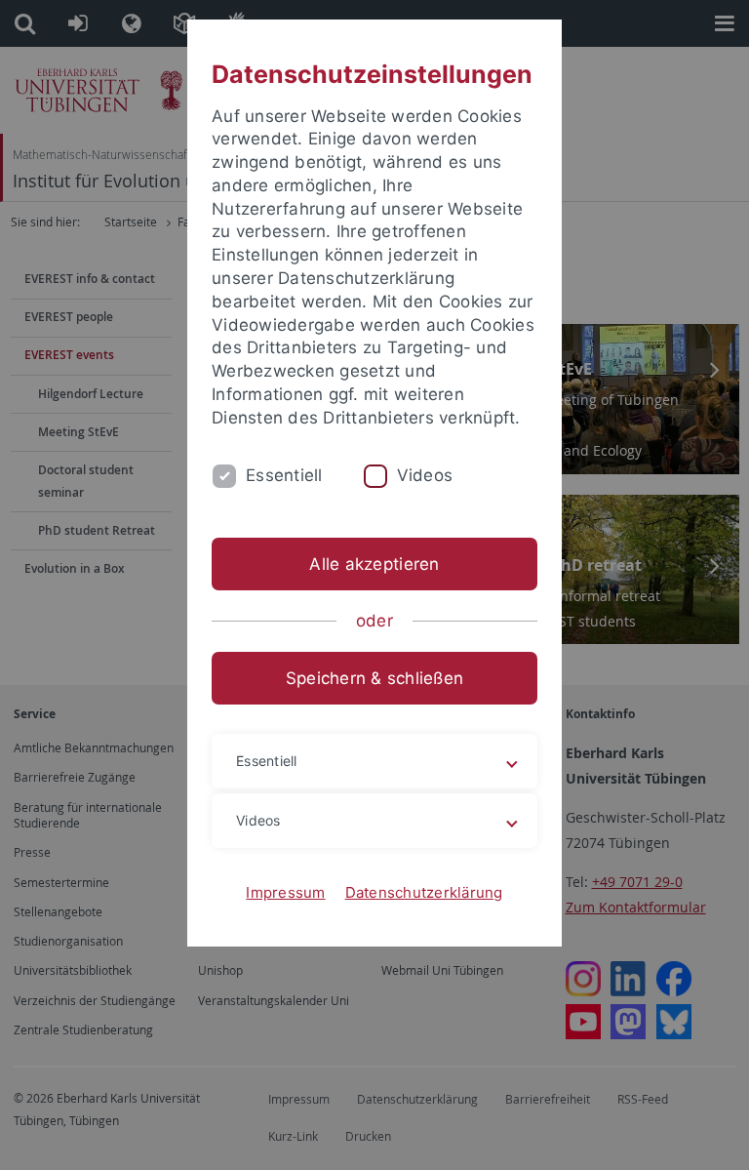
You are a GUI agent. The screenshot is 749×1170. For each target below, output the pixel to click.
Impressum (285, 892)
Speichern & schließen (374, 678)
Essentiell (284, 475)
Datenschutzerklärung (424, 892)
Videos (425, 475)
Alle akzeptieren (374, 564)
